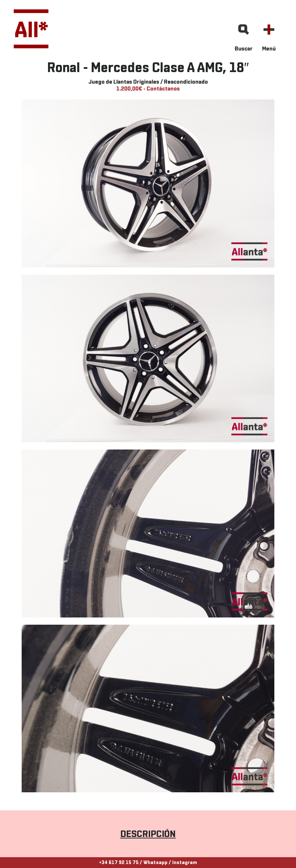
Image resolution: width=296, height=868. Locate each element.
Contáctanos (163, 89)
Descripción (148, 835)
